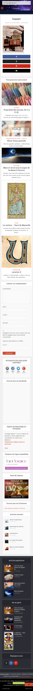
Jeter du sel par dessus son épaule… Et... (19, 567)
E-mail (5, 315)
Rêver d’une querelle (16, 141)
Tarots (17, 223)
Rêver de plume (18, 591)
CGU (21, 676)
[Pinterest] (16, 663)
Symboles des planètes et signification (18, 618)
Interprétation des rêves (13, 138)
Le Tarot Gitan (18, 626)
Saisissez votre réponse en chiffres (13, 341)
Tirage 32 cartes (18, 575)
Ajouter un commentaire (12, 23)
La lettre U (16, 272)
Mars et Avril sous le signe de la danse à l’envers (16, 168)
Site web (5, 323)
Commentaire (7, 289)
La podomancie (14, 533)
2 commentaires (18, 622)
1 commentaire (18, 628)
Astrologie (16, 165)
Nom (5, 307)
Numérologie (16, 269)
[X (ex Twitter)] (6, 663)
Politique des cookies (16, 678)
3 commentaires (18, 613)
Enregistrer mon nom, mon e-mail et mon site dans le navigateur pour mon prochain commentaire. (16, 335)
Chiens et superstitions (16, 519)
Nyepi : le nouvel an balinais (17, 547)
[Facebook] (11, 663)
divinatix (25, 23)
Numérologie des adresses (16, 526)
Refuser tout (28, 688)
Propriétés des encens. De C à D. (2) (17, 111)
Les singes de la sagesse (16, 540)
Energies (16, 107)
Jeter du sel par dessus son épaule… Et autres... (19, 609)
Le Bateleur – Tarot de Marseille (19, 633)
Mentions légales (4, 674)
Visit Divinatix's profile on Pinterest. (15, 508)
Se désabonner (27, 678)
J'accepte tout (19, 683)
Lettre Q (24, 138)
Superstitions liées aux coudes (19, 584)
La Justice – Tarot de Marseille (16, 225)
